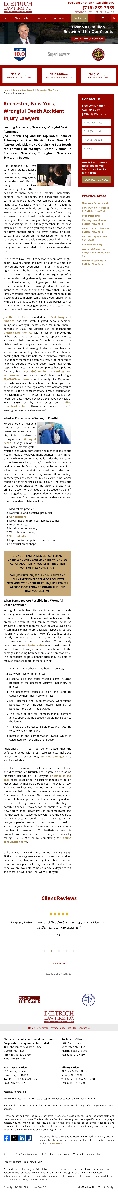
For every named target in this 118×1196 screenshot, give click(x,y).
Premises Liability (92, 244)
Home (6, 18)
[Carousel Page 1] (44, 951)
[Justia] (29, 1138)
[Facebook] (7, 1138)
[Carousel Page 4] (66, 951)
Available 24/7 (104, 3)
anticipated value (32, 645)
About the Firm (23, 18)
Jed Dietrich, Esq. (15, 317)
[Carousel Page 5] (73, 951)
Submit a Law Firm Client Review (59, 974)
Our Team (42, 18)
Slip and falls (17, 536)
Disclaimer (42, 1027)
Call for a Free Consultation (88, 39)
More (105, 18)
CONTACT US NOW (96, 179)
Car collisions (18, 516)
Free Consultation (79, 3)
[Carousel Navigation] (59, 950)
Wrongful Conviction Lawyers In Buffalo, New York (96, 252)
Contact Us (80, 18)
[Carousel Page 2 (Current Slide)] (51, 951)
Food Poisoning (91, 215)
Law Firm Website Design (96, 1187)
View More (59, 963)
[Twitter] (14, 1138)
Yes (87, 172)
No (94, 172)
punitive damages (52, 756)
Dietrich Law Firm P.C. (18, 332)
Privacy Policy (57, 1027)
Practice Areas (60, 18)
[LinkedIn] (21, 1138)
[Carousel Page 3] (59, 951)
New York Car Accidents (95, 203)
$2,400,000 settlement (18, 379)
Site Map (71, 1027)
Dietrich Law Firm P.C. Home (18, 7)
